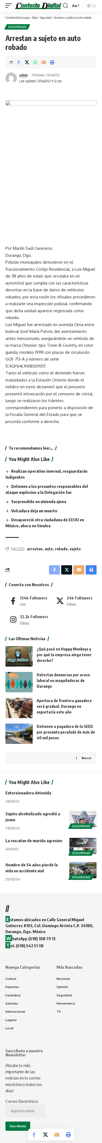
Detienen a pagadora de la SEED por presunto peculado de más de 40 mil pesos (66, 732)
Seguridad (17, 27)
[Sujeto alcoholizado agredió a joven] (83, 819)
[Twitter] (74, 601)
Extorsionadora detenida (28, 792)
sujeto (75, 549)
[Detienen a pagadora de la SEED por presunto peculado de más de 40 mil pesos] (19, 734)
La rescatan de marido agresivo (33, 840)
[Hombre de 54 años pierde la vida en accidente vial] (83, 870)
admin (23, 75)
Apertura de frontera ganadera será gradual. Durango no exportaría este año (64, 706)
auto (49, 549)
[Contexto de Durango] (38, 5)
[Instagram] (28, 619)
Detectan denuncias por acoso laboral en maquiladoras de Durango (63, 680)
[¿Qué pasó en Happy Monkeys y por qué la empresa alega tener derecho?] (19, 656)
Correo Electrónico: (22, 1101)
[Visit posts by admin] (11, 78)
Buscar (86, 758)
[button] (10, 5)
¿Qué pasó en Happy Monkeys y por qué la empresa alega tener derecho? (64, 655)
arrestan (34, 549)
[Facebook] (28, 601)
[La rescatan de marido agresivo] (83, 846)
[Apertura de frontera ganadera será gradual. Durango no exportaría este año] (19, 708)
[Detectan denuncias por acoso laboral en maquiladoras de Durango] (19, 682)
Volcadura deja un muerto (34, 510)
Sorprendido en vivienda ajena (38, 501)
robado (61, 549)
